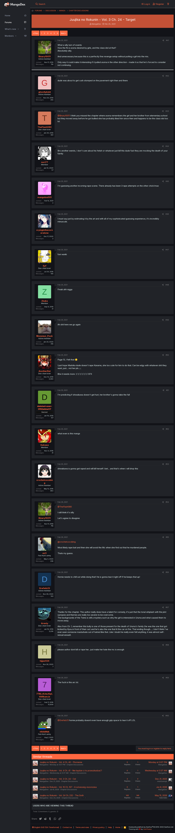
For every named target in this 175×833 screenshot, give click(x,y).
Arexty (44, 623)
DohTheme (148, 829)
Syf (44, 266)
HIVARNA (44, 731)
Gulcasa (44, 445)
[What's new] (168, 4)
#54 (167, 502)
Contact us (67, 827)
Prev (36, 33)
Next (63, 33)
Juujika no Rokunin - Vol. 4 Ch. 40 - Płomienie (61, 762)
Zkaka (44, 301)
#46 (167, 214)
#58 (167, 645)
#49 (167, 320)
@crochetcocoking (67, 541)
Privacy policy (98, 827)
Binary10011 (45, 56)
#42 (167, 76)
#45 (167, 181)
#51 (167, 390)
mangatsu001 (44, 197)
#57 (167, 607)
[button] (18, 29)
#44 (167, 146)
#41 (167, 40)
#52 (167, 429)
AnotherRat (45, 371)
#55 (167, 537)
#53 (167, 464)
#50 (167, 355)
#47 (167, 250)
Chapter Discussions (75, 765)
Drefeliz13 (44, 588)
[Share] (163, 40)
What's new (10, 29)
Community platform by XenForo (151, 827)
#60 (167, 716)
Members (9, 36)
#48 (167, 285)
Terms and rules (82, 827)
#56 (167, 572)
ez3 (44, 553)
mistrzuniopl (162, 781)
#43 (167, 111)
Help (110, 827)
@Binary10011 (64, 115)
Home (7, 15)
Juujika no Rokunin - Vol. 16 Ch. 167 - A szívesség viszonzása (68, 787)
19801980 (163, 798)
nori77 (44, 162)
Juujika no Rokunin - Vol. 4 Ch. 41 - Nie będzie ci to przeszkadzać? (71, 770)
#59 (167, 678)
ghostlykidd (44, 92)
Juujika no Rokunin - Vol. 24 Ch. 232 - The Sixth (62, 795)
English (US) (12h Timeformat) (46, 827)
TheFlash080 (45, 127)
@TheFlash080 (65, 506)
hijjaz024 (44, 661)
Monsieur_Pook (44, 336)
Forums (8, 22)
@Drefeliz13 (63, 720)
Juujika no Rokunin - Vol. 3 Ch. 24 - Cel (58, 779)
